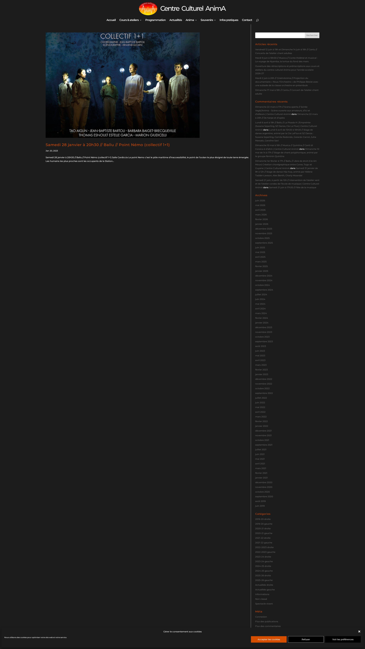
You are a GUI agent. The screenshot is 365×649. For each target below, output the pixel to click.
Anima (190, 20)
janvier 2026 (261, 224)
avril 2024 (260, 308)
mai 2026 (260, 205)
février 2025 (261, 266)
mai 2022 (260, 407)
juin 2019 (260, 506)
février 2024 (261, 318)
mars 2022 (261, 416)
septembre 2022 (264, 393)
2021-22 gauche (263, 542)
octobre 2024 (262, 285)
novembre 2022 (263, 383)
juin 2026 (260, 200)
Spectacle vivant (264, 603)
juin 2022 (260, 402)
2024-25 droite (263, 566)
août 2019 (260, 501)
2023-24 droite (263, 556)
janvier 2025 (261, 271)
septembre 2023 (264, 341)
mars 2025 (261, 261)
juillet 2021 (260, 449)
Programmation (155, 20)
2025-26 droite (263, 575)
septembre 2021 (263, 444)
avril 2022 (260, 412)
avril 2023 (260, 360)
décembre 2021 (263, 430)
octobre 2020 (262, 491)
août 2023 (260, 346)
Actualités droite (264, 585)
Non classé (261, 599)
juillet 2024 (261, 294)
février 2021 (261, 473)
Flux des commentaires (268, 626)
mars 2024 (261, 313)
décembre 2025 (263, 228)
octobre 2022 (262, 388)
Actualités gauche (265, 589)
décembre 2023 (263, 327)
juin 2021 (260, 454)
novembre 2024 (263, 280)
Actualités (175, 20)
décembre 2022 (263, 379)
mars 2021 (260, 468)
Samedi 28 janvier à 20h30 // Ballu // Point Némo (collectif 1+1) (108, 144)
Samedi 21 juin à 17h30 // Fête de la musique (292, 187)
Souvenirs (207, 20)
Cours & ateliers (129, 20)
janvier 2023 (261, 374)
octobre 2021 (262, 440)
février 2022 (261, 421)
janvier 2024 (261, 322)
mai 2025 (260, 252)
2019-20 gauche (263, 523)
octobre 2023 (262, 336)
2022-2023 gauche (265, 552)
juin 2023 (260, 350)
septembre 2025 (264, 242)
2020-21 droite (263, 528)
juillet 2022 (261, 397)
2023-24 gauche (264, 561)
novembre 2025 (263, 233)
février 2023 (261, 369)
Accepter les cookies (269, 639)
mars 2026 (261, 214)
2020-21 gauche (263, 533)
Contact (247, 20)
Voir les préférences (343, 639)
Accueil (111, 20)
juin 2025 (260, 247)
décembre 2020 (263, 482)
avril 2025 (260, 257)
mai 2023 (260, 355)
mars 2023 (261, 365)
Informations (262, 594)
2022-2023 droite (264, 547)
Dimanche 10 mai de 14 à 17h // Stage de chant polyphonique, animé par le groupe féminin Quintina (287, 153)
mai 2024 (260, 304)
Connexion (261, 616)
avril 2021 (260, 463)
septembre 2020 (264, 496)
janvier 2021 (261, 477)
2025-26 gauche (264, 580)
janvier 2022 (261, 426)
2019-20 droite (263, 519)
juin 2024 (260, 299)
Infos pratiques (229, 20)
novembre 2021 (263, 435)
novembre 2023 (263, 332)
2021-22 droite (262, 538)
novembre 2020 (263, 487)
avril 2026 (260, 210)
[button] (359, 631)
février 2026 (261, 219)
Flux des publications (266, 621)
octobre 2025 (262, 238)
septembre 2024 (264, 289)
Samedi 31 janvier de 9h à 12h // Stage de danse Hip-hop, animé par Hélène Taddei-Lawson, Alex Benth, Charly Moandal (286, 172)
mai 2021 (260, 459)
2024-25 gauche (264, 570)
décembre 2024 (263, 275)
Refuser (306, 639)
